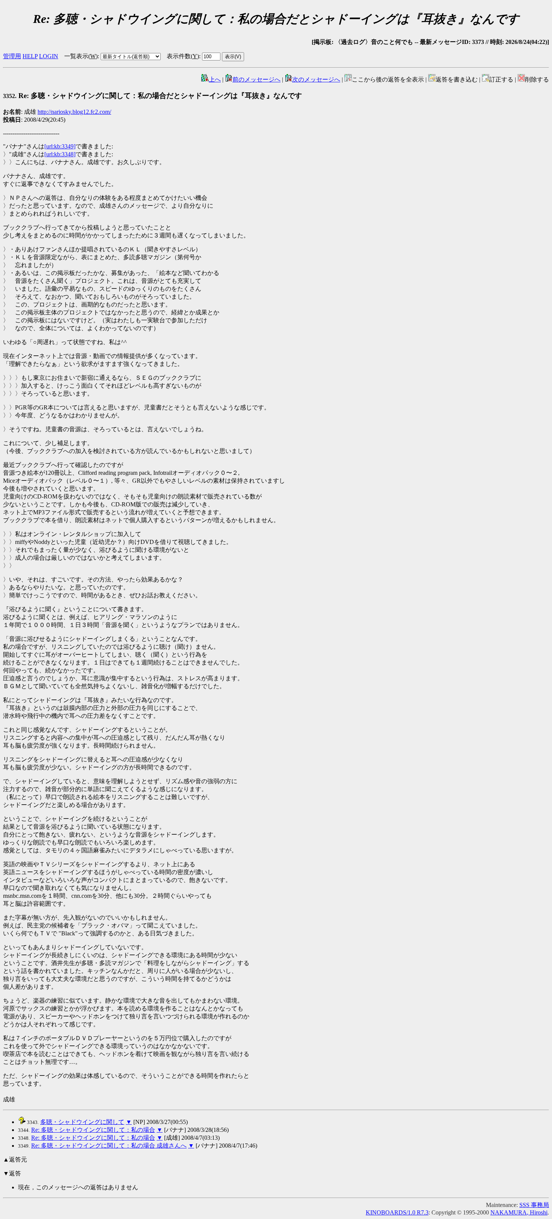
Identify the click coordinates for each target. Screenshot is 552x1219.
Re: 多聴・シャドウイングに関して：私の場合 (93, 1130)
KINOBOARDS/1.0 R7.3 (397, 1212)
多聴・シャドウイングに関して (82, 1122)
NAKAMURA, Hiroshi (518, 1212)
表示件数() (183, 56)
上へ (215, 79)
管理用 (12, 56)
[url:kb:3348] (59, 154)
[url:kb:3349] (59, 146)
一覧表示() (81, 56)
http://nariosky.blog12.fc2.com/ (74, 112)
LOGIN (48, 56)
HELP (30, 56)
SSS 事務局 (534, 1205)
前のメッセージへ (256, 79)
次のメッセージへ (316, 79)
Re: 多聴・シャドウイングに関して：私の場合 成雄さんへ (109, 1145)
